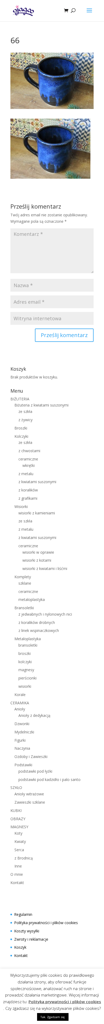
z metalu (25, 473)
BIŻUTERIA (19, 398)
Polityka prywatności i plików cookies (46, 922)
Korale (20, 694)
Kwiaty (20, 841)
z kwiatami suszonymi (37, 481)
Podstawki (23, 764)
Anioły (19, 709)
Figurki (20, 740)
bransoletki (27, 645)
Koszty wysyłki (26, 930)
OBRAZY (17, 818)
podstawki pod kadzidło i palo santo (49, 779)
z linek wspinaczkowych (38, 630)
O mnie (16, 874)
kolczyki (25, 661)
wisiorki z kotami (36, 560)
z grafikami (27, 498)
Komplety (22, 576)
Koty (18, 833)
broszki (24, 653)
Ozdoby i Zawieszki (30, 756)
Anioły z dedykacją (34, 715)
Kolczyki (21, 436)
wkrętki (28, 465)
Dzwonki (21, 723)
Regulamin (23, 914)
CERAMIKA (19, 702)
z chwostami (29, 450)
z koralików (28, 490)
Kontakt (17, 882)
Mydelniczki (24, 731)
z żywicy (25, 419)
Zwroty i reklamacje (31, 939)
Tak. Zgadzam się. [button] (52, 1017)
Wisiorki (21, 506)
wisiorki (24, 686)
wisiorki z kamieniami (36, 512)
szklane (24, 583)
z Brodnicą (23, 858)
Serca (19, 849)
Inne (18, 866)
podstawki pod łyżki (35, 771)
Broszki (20, 428)
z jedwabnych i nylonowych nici (45, 614)
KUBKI (16, 810)
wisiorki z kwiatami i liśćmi (44, 568)
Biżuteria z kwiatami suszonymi (41, 405)
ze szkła (25, 411)
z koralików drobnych (36, 622)
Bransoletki (24, 607)
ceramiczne (28, 459)
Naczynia (22, 748)
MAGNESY (19, 826)
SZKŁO (16, 787)
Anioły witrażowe (29, 793)
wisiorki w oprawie (38, 552)
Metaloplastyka (27, 638)
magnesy (26, 669)
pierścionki (27, 678)
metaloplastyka (31, 599)
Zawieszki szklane (29, 802)
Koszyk (20, 947)
